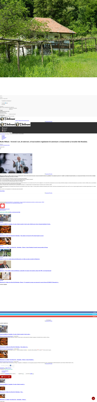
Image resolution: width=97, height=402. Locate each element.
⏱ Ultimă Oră (4, 128)
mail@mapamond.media (8, 369)
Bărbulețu (1, 222)
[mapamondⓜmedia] (48, 121)
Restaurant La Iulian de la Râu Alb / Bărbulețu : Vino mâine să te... (14, 346)
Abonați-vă (94, 316)
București (1, 257)
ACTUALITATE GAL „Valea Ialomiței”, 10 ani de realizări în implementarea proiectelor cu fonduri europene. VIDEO (25, 202)
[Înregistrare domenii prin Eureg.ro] (24, 373)
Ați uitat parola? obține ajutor (4, 111)
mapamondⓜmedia (5, 370)
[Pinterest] (9, 150)
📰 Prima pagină (4, 127)
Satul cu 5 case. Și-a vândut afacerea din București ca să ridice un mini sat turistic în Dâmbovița (20, 259)
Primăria (3, 133)
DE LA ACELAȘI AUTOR (15, 212)
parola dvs (11, 109)
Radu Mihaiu (4, 137)
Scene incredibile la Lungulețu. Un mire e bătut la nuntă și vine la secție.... (15, 334)
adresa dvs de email (12, 114)
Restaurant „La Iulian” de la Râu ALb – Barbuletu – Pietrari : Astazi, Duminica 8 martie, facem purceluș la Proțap (24, 247)
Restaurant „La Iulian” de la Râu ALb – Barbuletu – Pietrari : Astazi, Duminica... (17, 359)
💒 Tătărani (4, 131)
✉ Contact (3, 104)
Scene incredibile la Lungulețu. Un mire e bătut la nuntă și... (12, 384)
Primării (3, 136)
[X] (5, 150)
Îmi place (95, 312)
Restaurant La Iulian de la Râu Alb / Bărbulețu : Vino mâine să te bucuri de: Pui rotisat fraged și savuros (22, 235)
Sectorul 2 (3, 138)
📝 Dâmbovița (4, 130)
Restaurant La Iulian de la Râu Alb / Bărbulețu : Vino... (11, 391)
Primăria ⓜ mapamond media (5, 145)
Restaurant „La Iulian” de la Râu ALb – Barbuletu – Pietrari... (13, 399)
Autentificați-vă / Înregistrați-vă (6, 100)
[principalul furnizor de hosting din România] (17, 373)
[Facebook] (1, 150)
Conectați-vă (94, 314)
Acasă (1, 133)
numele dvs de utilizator (13, 108)
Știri (2, 139)
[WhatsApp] (12, 150)
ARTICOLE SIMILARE (5, 212)
